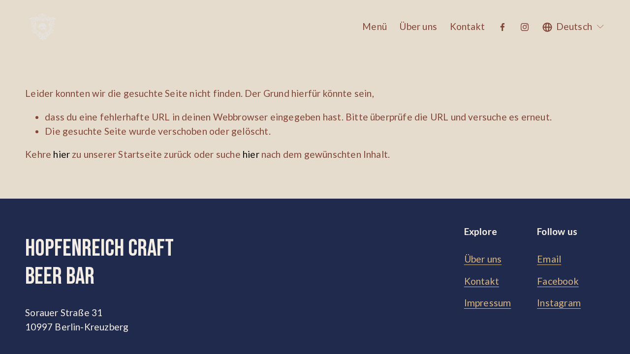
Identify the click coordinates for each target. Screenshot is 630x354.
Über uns (418, 26)
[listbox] (573, 26)
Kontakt (467, 26)
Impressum (487, 302)
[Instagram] (525, 27)
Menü (374, 26)
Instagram (559, 302)
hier (61, 154)
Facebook (558, 281)
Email (549, 259)
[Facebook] (502, 27)
